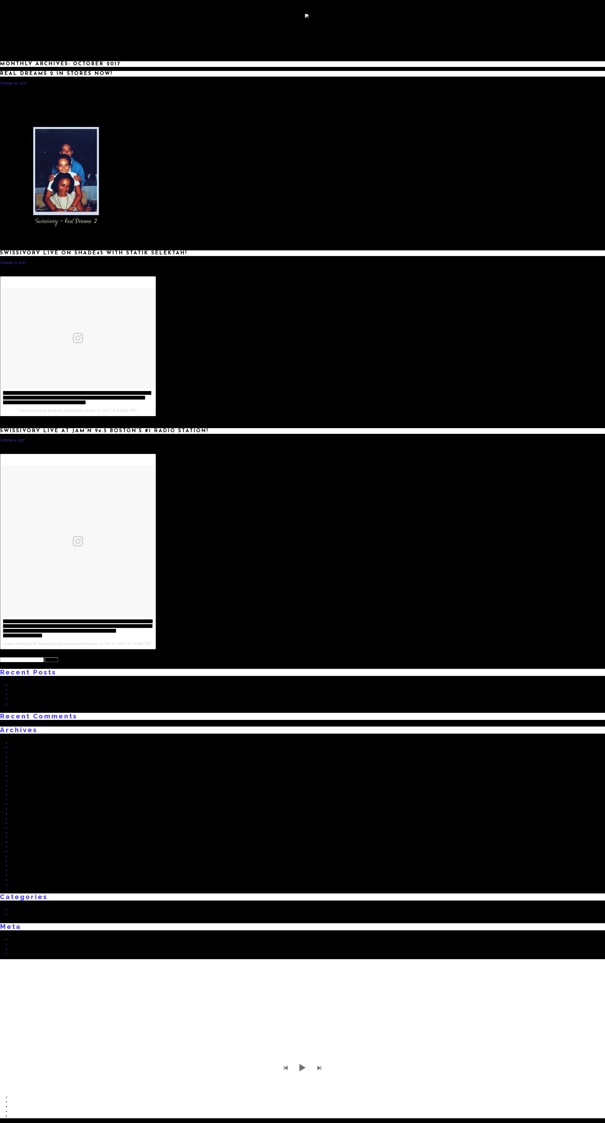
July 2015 (16, 842)
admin (37, 83)
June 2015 (17, 847)
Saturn (469, 91)
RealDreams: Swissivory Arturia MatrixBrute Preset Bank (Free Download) (64, 699)
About (259, 39)
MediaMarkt (486, 91)
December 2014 (21, 870)
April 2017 (17, 780)
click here (329, 99)
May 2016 (16, 795)
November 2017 (21, 766)
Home (229, 39)
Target (531, 91)
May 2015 (16, 851)
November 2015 (21, 823)
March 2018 (18, 752)
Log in (14, 939)
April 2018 (17, 747)
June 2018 (17, 742)
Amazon (437, 91)
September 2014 (22, 884)
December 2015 (21, 818)
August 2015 (18, 837)
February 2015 (20, 865)
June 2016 (17, 790)
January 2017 (19, 785)
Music (291, 39)
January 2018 (19, 757)
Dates (362, 39)
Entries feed (18, 944)
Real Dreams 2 (362, 271)
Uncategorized (20, 914)
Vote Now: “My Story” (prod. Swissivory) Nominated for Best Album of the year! (69, 704)
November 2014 (21, 875)
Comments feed (21, 949)
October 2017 (19, 771)
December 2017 (21, 761)
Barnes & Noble (552, 91)
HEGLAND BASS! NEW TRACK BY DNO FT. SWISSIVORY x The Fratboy (63, 685)
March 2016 (18, 804)
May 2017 (16, 776)
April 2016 (17, 799)
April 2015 (17, 856)
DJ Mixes (326, 39)
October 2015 (19, 828)
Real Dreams (19, 909)
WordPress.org (21, 953)
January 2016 (19, 813)
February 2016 (20, 809)
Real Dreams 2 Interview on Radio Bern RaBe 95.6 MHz (51, 690)
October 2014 (19, 880)
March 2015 (18, 861)
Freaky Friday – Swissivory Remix (34, 694)
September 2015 (22, 832)
